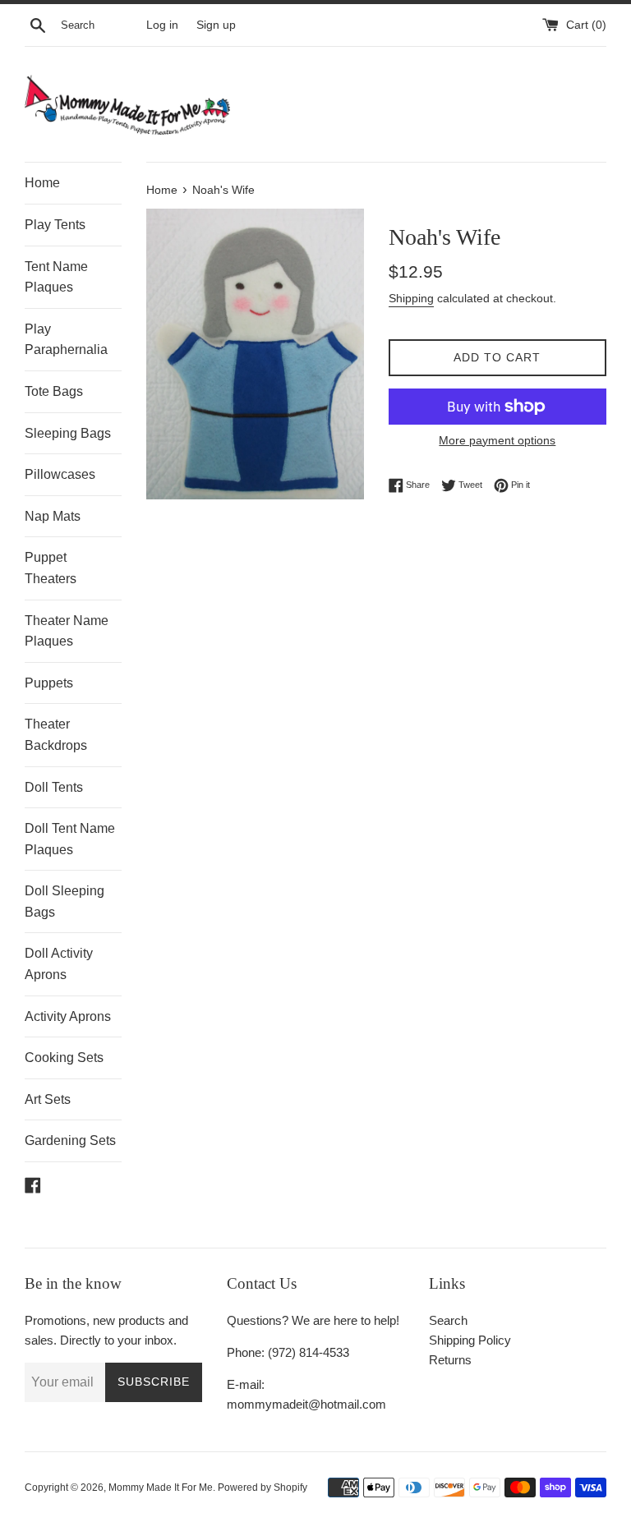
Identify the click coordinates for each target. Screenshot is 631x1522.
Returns (450, 1360)
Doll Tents (54, 787)
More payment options (497, 440)
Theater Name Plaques (66, 631)
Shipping (411, 298)
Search (448, 1320)
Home (42, 183)
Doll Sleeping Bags (64, 901)
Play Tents (55, 225)
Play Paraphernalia (66, 339)
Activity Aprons (68, 1016)
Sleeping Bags (68, 433)
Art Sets (48, 1099)
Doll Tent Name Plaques (70, 839)
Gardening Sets (70, 1140)
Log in (162, 25)
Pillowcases (60, 474)
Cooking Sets (64, 1057)
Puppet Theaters (50, 568)
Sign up (216, 25)
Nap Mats (53, 516)
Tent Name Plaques (56, 277)
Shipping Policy (470, 1340)
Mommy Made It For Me (160, 1487)
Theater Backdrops (56, 734)
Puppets (49, 683)
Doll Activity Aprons (59, 964)
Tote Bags (54, 391)
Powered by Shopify (262, 1487)
